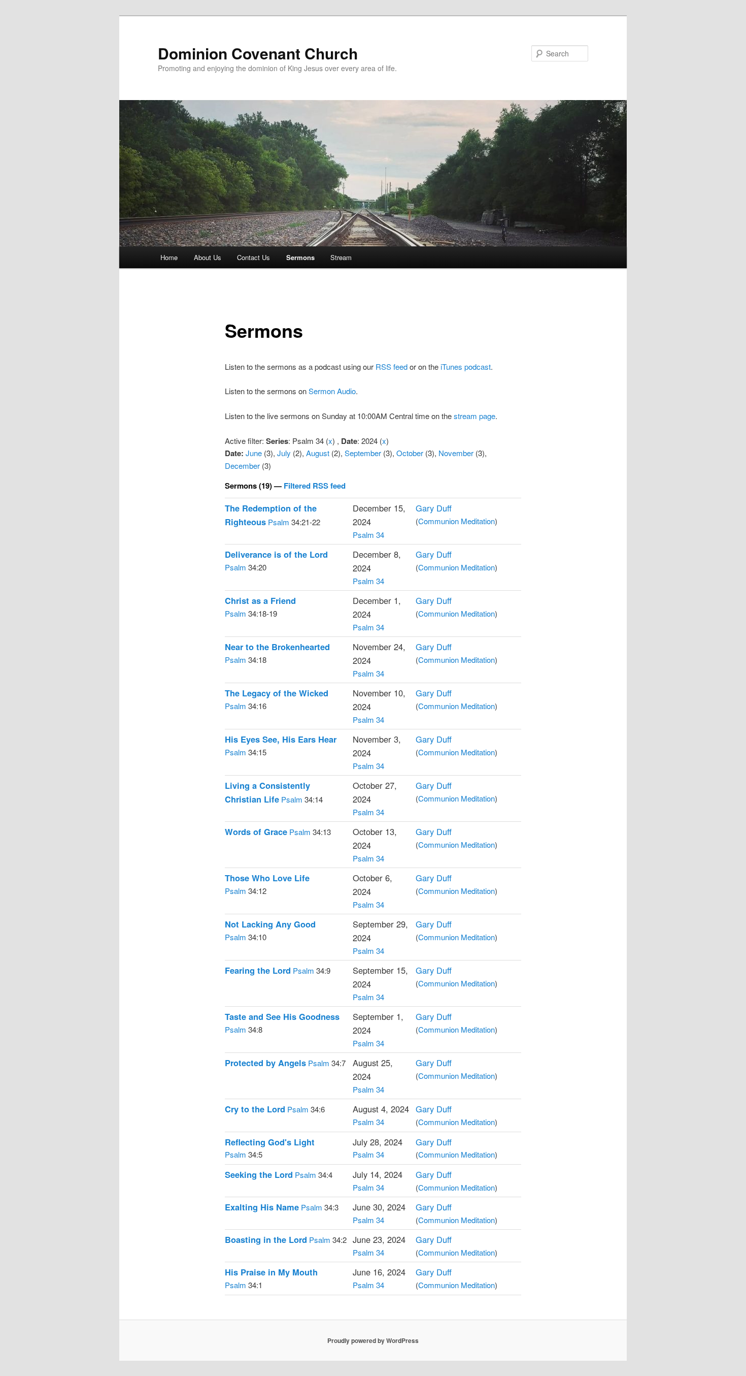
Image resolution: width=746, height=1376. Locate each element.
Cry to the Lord (255, 1109)
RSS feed (392, 366)
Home (169, 257)
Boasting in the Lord (266, 1239)
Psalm (278, 522)
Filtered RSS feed (315, 485)
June (254, 452)
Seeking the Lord (259, 1174)
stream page (474, 415)
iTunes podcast (465, 366)
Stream (341, 257)
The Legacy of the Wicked (276, 693)
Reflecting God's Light (270, 1142)
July (284, 452)
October (409, 452)
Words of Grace (256, 831)
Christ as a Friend (260, 600)
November (455, 452)
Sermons (300, 257)
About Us (207, 257)
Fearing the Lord (258, 970)
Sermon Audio (332, 391)
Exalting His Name (262, 1207)
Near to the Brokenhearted (277, 647)
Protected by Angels (265, 1063)
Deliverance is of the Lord (276, 554)
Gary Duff (434, 508)
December (242, 465)
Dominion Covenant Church (258, 53)
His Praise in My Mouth (271, 1272)
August (317, 452)
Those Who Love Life (267, 878)
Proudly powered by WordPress (373, 1340)
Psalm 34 (368, 534)
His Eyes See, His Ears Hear (280, 739)
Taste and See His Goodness (282, 1016)
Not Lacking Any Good (270, 924)
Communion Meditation (456, 521)
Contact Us (253, 257)
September (363, 452)
